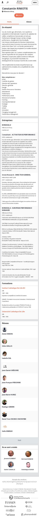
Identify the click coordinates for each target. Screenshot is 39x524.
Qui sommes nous (7, 489)
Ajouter (20, 15)
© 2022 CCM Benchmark (28, 492)
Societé (34, 489)
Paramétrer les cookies (21, 491)
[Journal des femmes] (10, 502)
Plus (19, 440)
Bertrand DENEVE (27, 459)
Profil (9, 22)
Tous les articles (9, 492)
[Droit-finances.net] (29, 506)
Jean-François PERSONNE (11, 382)
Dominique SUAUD (28, 469)
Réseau (28, 22)
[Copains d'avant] (10, 510)
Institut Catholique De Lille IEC (13, 288)
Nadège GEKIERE (8, 407)
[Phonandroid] (29, 514)
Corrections (17, 492)
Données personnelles (8, 491)
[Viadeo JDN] (29, 510)
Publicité (21, 489)
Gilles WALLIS (7, 346)
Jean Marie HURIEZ (9, 395)
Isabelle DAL (6, 358)
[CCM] (29, 502)
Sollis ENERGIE (7, 431)
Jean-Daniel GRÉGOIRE (10, 370)
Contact (16, 489)
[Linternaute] (10, 506)
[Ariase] (10, 514)
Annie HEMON (7, 334)
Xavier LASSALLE (9, 469)
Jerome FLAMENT (10, 458)
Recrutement (27, 489)
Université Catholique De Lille (13, 311)
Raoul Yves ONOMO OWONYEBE (14, 419)
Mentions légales (32, 491)
